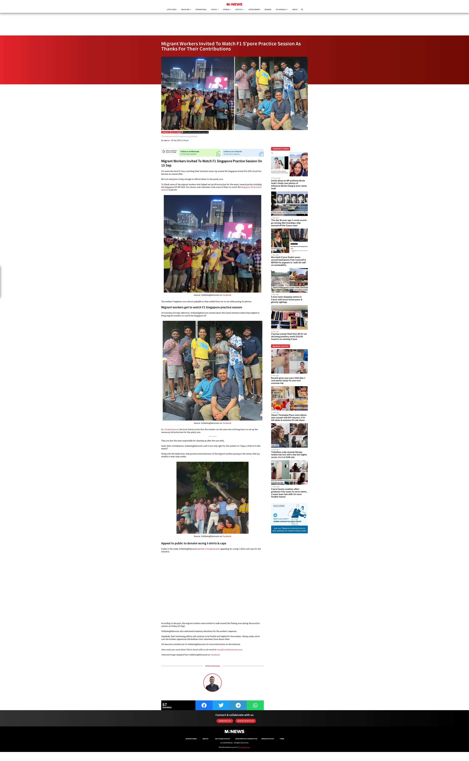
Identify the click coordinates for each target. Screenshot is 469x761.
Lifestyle (238, 9)
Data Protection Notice (246, 739)
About (205, 739)
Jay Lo (167, 140)
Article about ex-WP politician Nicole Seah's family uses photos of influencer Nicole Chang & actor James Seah (289, 184)
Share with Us (225, 721)
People (214, 9)
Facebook (227, 295)
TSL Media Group (244, 747)
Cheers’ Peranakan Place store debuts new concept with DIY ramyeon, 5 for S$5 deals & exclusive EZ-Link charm (289, 418)
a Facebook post (170, 429)
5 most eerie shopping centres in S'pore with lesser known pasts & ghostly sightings (286, 299)
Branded (268, 9)
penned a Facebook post (209, 548)
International (201, 9)
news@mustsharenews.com (229, 649)
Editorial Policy (222, 739)
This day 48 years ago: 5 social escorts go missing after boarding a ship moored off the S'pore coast (289, 223)
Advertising (191, 739)
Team (282, 739)
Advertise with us (246, 721)
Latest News (171, 9)
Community (166, 132)
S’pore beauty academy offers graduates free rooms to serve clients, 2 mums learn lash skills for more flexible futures (289, 493)
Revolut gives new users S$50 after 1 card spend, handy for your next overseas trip (288, 380)
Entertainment (254, 9)
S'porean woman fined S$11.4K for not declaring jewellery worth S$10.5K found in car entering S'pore (289, 336)
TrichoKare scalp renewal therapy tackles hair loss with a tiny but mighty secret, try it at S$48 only (289, 455)
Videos (295, 9)
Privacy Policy (267, 739)
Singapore (185, 9)
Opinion (226, 9)
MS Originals (281, 9)
